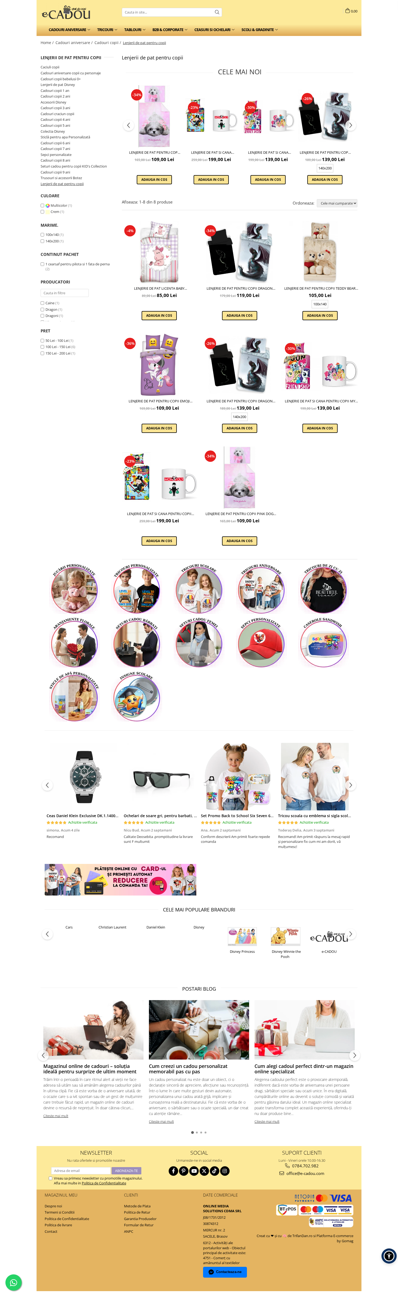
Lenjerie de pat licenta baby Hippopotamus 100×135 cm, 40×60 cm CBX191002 (159, 288)
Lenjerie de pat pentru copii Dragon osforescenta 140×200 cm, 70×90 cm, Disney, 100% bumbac (325, 152)
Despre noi (53, 1206)
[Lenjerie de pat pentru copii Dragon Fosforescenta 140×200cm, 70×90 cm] (240, 252)
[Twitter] (204, 1171)
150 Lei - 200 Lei (57, 353)
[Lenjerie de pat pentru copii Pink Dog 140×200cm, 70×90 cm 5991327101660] (154, 116)
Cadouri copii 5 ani (55, 125)
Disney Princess (242, 951)
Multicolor (59, 205)
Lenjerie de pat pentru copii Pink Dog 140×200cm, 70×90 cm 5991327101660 (154, 152)
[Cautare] (217, 12)
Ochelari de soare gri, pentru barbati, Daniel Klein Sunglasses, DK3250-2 (190, 815)
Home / (48, 42)
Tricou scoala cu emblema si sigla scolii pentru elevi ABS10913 (335, 815)
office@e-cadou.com (304, 1173)
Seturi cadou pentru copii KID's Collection (74, 166)
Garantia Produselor (140, 1218)
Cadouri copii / (108, 42)
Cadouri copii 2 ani (55, 96)
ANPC (128, 1231)
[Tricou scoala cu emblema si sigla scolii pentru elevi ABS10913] (314, 776)
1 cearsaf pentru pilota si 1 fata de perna (77, 264)
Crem (55, 211)
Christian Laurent (112, 927)
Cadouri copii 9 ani (55, 172)
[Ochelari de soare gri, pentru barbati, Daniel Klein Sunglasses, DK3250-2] (160, 776)
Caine (49, 302)
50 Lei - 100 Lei (56, 340)
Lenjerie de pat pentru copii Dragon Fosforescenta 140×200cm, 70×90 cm (240, 288)
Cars (69, 927)
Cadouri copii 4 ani (55, 119)
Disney (199, 927)
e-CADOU (329, 951)
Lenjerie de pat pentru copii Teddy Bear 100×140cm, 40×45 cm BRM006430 (319, 288)
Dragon (51, 309)
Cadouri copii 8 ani (55, 160)
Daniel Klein (155, 927)
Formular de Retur (139, 1224)
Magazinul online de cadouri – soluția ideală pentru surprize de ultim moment (89, 1069)
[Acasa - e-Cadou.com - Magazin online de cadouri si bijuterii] (68, 12)
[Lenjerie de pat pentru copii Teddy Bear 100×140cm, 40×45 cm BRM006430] (320, 252)
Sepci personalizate (56, 154)
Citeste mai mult (55, 1115)
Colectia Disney (53, 131)
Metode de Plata (137, 1206)
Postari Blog (199, 989)
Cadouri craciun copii (57, 113)
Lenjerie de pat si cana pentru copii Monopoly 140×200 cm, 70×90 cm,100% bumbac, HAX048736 (211, 152)
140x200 (52, 241)
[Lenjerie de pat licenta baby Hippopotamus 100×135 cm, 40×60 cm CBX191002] (159, 252)
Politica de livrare (58, 1224)
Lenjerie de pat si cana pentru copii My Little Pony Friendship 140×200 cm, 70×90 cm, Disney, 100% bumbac (268, 152)
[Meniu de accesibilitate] (389, 1256)
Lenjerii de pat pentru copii (62, 183)
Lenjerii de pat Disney (58, 84)
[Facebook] (173, 1171)
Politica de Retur (137, 1212)
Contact (51, 1231)
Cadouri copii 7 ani (55, 148)
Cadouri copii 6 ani (55, 143)
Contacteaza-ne (229, 1272)
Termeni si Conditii (59, 1212)
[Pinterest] (183, 1171)
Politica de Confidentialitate (104, 1183)
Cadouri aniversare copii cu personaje (71, 73)
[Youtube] (194, 1171)
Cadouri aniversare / (75, 42)
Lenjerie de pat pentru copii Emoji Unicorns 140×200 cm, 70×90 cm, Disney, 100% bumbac (159, 401)
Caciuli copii (50, 67)
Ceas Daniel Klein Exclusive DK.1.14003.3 (84, 815)
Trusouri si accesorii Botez (61, 177)
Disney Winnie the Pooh (286, 954)
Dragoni (51, 315)
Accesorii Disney (53, 102)
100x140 (52, 234)
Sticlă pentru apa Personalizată (65, 137)
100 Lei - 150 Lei (57, 346)
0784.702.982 (305, 1165)
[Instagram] (225, 1171)
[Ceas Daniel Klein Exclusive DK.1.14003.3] (83, 776)
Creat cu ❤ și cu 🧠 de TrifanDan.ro (285, 1235)
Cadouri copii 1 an (55, 90)
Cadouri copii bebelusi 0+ (61, 78)
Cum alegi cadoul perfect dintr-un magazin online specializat (304, 1069)
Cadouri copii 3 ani (55, 107)
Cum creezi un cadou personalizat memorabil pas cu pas (188, 1069)
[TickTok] (214, 1171)
